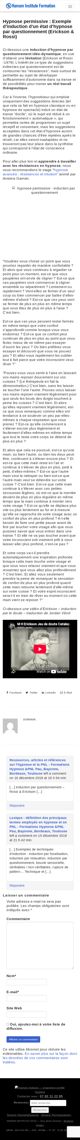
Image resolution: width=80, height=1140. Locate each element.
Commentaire (18, 919)
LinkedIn (50, 692)
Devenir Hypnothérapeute (23, 1114)
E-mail (13, 992)
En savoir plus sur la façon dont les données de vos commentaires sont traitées (40, 1058)
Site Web (14, 1008)
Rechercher (21, 1102)
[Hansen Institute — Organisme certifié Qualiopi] (40, 1090)
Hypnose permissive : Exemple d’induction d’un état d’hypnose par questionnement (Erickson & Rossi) (38, 29)
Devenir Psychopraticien (56, 1114)
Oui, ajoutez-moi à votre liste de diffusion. (36, 1026)
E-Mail (67, 692)
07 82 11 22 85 (51, 1096)
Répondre (17, 805)
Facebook (15, 692)
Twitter (33, 692)
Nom (11, 976)
